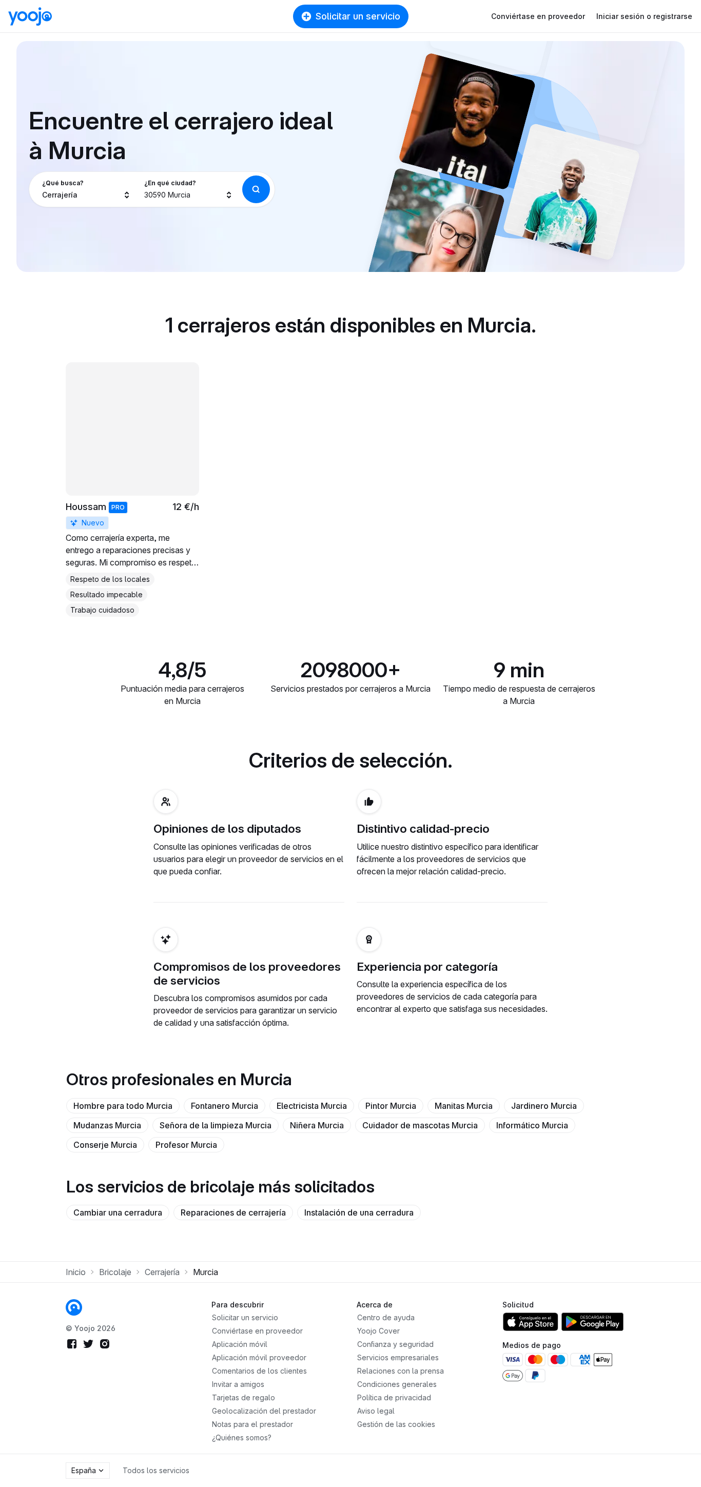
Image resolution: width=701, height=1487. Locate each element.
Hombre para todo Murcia (122, 1106)
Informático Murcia (532, 1125)
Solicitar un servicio (358, 16)
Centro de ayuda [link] (386, 1317)
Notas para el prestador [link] (252, 1424)
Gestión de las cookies (396, 1424)
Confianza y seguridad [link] (395, 1344)
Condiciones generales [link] (397, 1384)
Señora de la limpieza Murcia (215, 1125)
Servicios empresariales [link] (398, 1357)
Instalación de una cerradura (359, 1212)
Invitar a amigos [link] (238, 1384)
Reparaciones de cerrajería (233, 1212)
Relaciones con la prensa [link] (400, 1370)
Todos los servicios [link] (156, 1470)
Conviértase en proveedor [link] (257, 1330)
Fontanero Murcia (224, 1106)
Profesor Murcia (186, 1145)
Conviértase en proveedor (538, 16)
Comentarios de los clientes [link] (259, 1370)
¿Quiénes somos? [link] (241, 1437)
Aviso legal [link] (376, 1410)
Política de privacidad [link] (394, 1397)
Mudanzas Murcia (107, 1125)
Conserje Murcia (105, 1145)
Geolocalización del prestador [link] (264, 1410)
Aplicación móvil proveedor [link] (259, 1357)
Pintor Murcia (390, 1106)
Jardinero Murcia (544, 1106)
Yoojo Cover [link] (378, 1330)
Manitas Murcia (464, 1106)
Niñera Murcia (317, 1125)
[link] (132, 489)
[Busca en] (256, 189)
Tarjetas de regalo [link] (243, 1397)
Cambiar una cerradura (117, 1212)
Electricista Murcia (312, 1106)
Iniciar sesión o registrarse (644, 16)
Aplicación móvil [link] (239, 1344)
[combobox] (86, 189)
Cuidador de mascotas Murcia (420, 1125)
